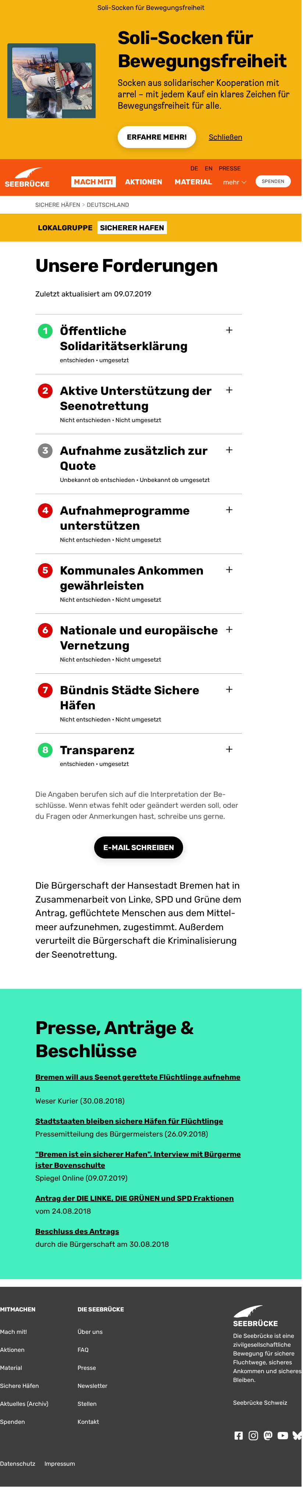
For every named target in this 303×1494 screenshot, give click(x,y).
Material (193, 181)
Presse (230, 168)
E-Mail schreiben (138, 847)
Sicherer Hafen (132, 227)
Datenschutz (17, 1463)
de (194, 168)
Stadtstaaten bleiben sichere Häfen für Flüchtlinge (129, 1121)
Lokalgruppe (65, 227)
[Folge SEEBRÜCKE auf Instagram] (253, 1435)
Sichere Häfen (57, 204)
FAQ (83, 1349)
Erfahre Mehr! (157, 137)
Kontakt (88, 1421)
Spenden (273, 181)
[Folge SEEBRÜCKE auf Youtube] (282, 1435)
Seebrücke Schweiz (260, 1402)
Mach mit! (93, 181)
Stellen (87, 1403)
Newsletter (92, 1385)
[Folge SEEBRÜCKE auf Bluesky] (297, 1435)
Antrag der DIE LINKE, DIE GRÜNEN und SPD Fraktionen (134, 1198)
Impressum (59, 1463)
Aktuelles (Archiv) (24, 1403)
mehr (231, 182)
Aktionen (143, 181)
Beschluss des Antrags (77, 1231)
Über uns (90, 1331)
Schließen (225, 137)
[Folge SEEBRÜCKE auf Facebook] (238, 1435)
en (209, 168)
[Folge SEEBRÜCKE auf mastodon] (268, 1435)
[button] (138, 344)
